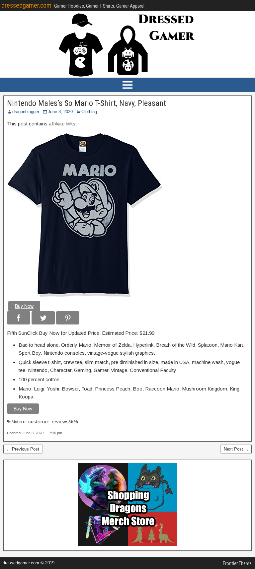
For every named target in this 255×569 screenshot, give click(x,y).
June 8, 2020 (60, 111)
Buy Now (24, 306)
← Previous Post (22, 449)
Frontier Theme (237, 563)
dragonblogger (25, 111)
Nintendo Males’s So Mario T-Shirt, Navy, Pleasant (86, 103)
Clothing (89, 111)
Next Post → (236, 449)
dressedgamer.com (26, 5)
